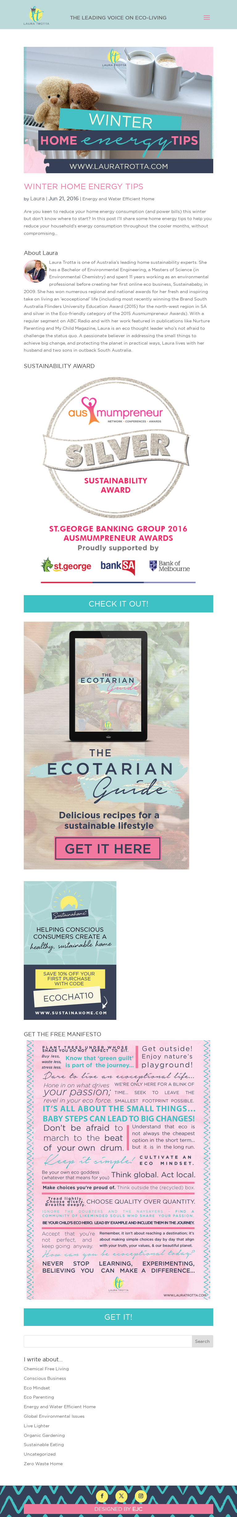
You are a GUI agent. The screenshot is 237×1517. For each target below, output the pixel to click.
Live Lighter (37, 1426)
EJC (137, 1509)
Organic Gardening (44, 1435)
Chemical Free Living (46, 1369)
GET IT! (118, 1317)
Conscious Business (45, 1378)
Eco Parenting (39, 1397)
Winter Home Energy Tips (83, 186)
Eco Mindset (37, 1388)
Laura (37, 198)
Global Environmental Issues (54, 1416)
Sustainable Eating (44, 1444)
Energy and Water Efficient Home (118, 199)
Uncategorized (40, 1454)
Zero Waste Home (43, 1463)
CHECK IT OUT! (118, 604)
